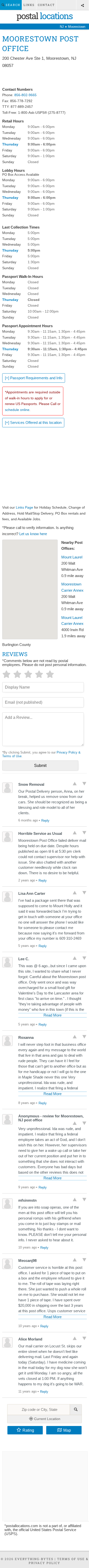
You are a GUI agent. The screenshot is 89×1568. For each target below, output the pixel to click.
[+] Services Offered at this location (33, 423)
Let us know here (33, 534)
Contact (46, 5)
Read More (53, 1015)
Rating (28, 1430)
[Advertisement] (44, 78)
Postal (44, 15)
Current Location (46, 1419)
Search (12, 5)
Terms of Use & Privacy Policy (59, 1561)
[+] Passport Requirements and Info (33, 378)
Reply (45, 820)
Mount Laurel (71, 557)
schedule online (17, 410)
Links (29, 5)
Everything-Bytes (34, 1559)
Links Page (24, 507)
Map (67, 1430)
